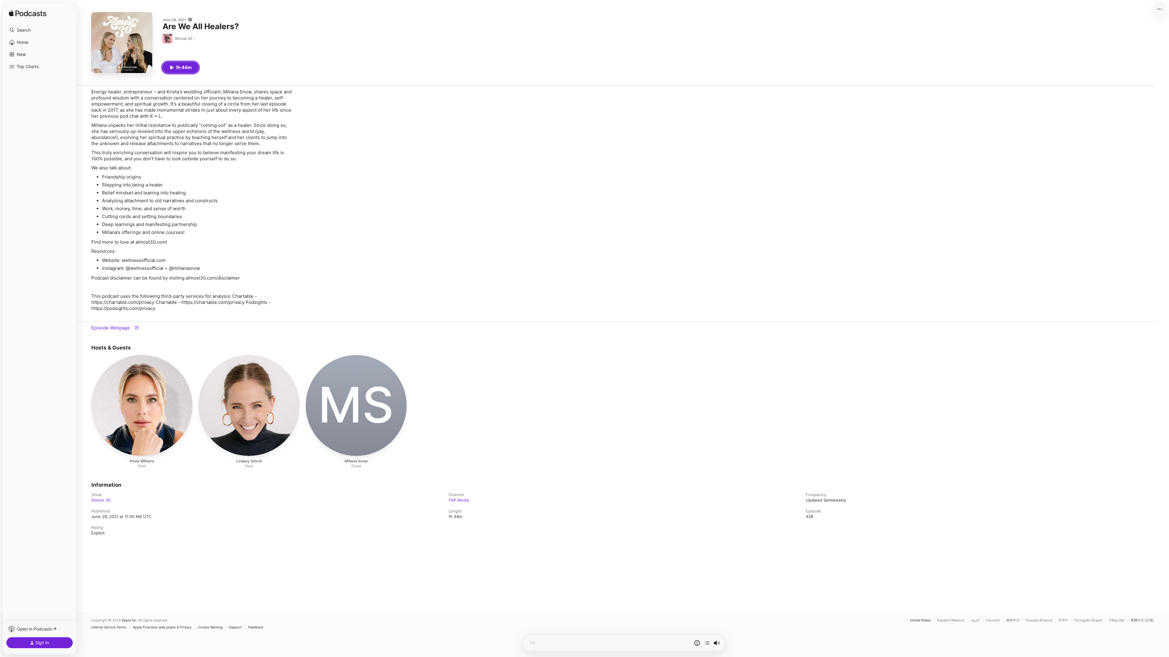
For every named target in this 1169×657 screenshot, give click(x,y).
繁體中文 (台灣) (1142, 620)
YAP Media (458, 500)
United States (920, 620)
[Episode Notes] (697, 643)
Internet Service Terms (108, 627)
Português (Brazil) (1088, 620)
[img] (27, 14)
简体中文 (1013, 620)
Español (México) (951, 620)
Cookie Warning (210, 627)
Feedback (255, 627)
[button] (39, 30)
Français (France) (1039, 620)
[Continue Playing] (707, 643)
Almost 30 (101, 500)
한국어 (1063, 620)
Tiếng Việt (1116, 620)
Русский (993, 620)
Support (235, 627)
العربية (975, 620)
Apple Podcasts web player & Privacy (162, 627)
